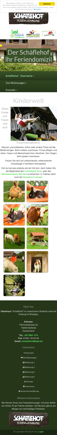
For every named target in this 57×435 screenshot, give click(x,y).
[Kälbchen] (37, 214)
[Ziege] (37, 262)
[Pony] (14, 238)
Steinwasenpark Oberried (14, 174)
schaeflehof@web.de (32, 341)
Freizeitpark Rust (33, 171)
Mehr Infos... (38, 9)
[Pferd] (14, 262)
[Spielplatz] (37, 238)
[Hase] (14, 191)
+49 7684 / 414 (31, 335)
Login (41, 431)
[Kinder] (14, 285)
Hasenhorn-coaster (32, 177)
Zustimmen (47, 4)
